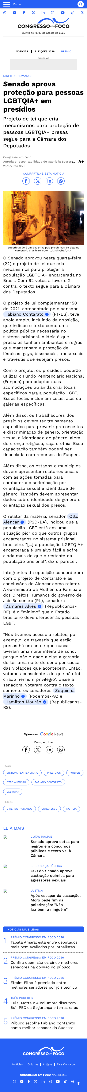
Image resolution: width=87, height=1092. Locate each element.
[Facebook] (24, 13)
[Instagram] (52, 13)
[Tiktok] (72, 13)
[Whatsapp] (4, 13)
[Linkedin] (43, 13)
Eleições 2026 (44, 51)
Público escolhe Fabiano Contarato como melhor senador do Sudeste (43, 1025)
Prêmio (66, 51)
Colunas (32, 1064)
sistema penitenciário (22, 772)
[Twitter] (33, 13)
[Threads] (82, 13)
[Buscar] (80, 4)
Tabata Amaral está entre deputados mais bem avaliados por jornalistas (44, 944)
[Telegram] (14, 13)
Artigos (47, 1064)
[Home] (43, 23)
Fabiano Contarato (48, 782)
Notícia (71, 808)
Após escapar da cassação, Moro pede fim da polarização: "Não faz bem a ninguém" (56, 902)
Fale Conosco (66, 1064)
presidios (54, 772)
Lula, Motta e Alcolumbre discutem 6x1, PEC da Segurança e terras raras (44, 1005)
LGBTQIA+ (13, 791)
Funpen (75, 772)
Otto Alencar (16, 782)
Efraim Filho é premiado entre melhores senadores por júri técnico (44, 984)
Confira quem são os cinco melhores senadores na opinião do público (44, 964)
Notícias (22, 51)
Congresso (49, 808)
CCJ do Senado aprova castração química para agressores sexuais (52, 875)
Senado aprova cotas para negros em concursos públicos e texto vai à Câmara (55, 848)
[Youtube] (63, 13)
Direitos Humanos (20, 808)
